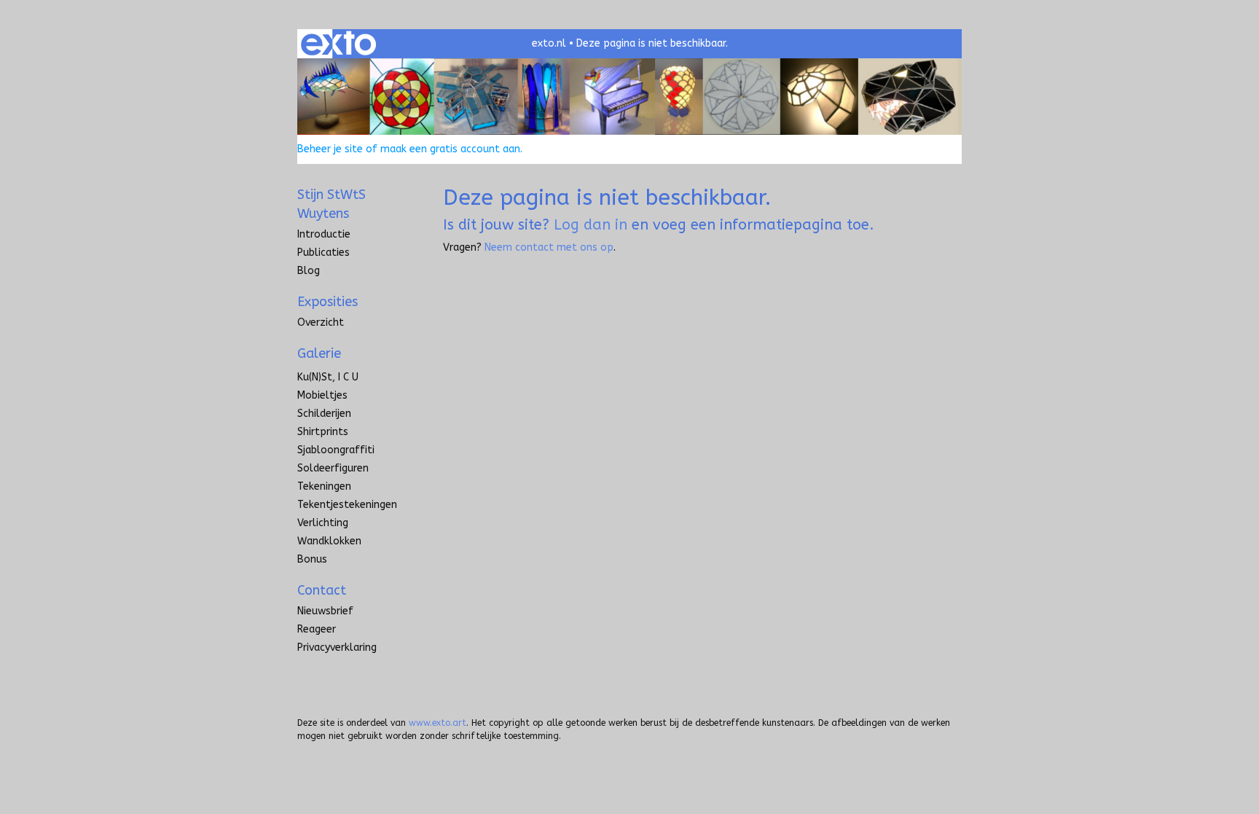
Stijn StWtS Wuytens (331, 204)
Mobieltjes (322, 395)
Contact (321, 590)
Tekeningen (324, 486)
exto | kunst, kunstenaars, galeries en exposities (338, 43)
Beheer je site (330, 149)
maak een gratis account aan (450, 149)
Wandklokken (329, 541)
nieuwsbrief (325, 611)
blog (308, 271)
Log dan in (590, 224)
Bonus (312, 559)
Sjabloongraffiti (335, 450)
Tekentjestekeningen (347, 504)
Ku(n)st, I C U (327, 377)
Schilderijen (324, 413)
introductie (323, 234)
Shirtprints (322, 432)
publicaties (323, 252)
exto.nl (549, 43)
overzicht (320, 322)
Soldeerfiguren (333, 468)
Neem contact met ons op (549, 247)
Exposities (327, 302)
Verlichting (322, 523)
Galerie (319, 353)
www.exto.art (437, 723)
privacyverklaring (337, 647)
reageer (316, 629)
